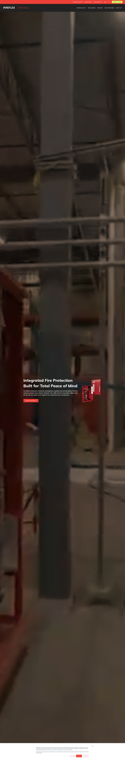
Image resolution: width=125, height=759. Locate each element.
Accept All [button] (79, 756)
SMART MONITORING (109, 7)
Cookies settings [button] (72, 756)
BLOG (105, 2)
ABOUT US (118, 7)
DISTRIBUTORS (88, 2)
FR (109, 2)
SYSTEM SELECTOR (97, 2)
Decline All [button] (86, 756)
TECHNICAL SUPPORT (77, 2)
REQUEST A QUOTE (117, 2)
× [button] (92, 745)
